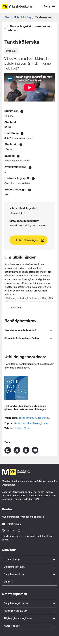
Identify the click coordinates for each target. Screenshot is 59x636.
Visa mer (16, 308)
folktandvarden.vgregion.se (34, 418)
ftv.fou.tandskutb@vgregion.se (31, 423)
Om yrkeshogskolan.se (16, 603)
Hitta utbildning (22, 17)
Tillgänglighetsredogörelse (18, 618)
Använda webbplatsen (15, 611)
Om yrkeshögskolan (14, 574)
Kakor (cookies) (12, 626)
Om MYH (9, 582)
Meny (47, 6)
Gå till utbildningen (27, 240)
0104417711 (22, 429)
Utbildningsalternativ (14, 567)
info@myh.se (14, 524)
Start (7, 17)
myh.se (11, 530)
